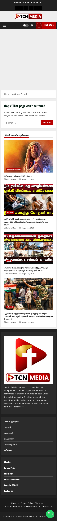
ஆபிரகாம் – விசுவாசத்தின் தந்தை (18, 175)
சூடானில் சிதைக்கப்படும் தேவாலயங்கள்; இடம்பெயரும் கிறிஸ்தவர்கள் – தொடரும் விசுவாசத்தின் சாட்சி (26, 269)
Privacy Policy (9, 467)
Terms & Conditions (12, 479)
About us (7, 462)
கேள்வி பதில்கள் (10, 444)
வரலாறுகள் (8, 432)
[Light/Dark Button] (26, 25)
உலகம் (9, 261)
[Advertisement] (28, 58)
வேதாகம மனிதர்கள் (14, 169)
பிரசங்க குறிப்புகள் (11, 421)
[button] (4, 25)
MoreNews (39, 516)
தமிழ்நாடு (10, 307)
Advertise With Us (11, 485)
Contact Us (8, 490)
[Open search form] (32, 25)
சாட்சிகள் (10, 212)
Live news (49, 25)
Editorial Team (11, 179)
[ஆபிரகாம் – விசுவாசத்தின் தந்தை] (28, 156)
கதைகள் (7, 427)
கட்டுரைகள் (9, 438)
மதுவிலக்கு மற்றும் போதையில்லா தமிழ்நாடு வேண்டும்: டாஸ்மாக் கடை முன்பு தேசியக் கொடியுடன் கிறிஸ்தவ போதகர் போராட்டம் (28, 316)
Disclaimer (8, 473)
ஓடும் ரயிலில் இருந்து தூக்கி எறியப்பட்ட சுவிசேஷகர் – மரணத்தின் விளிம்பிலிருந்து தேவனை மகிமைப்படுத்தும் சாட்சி (26, 222)
